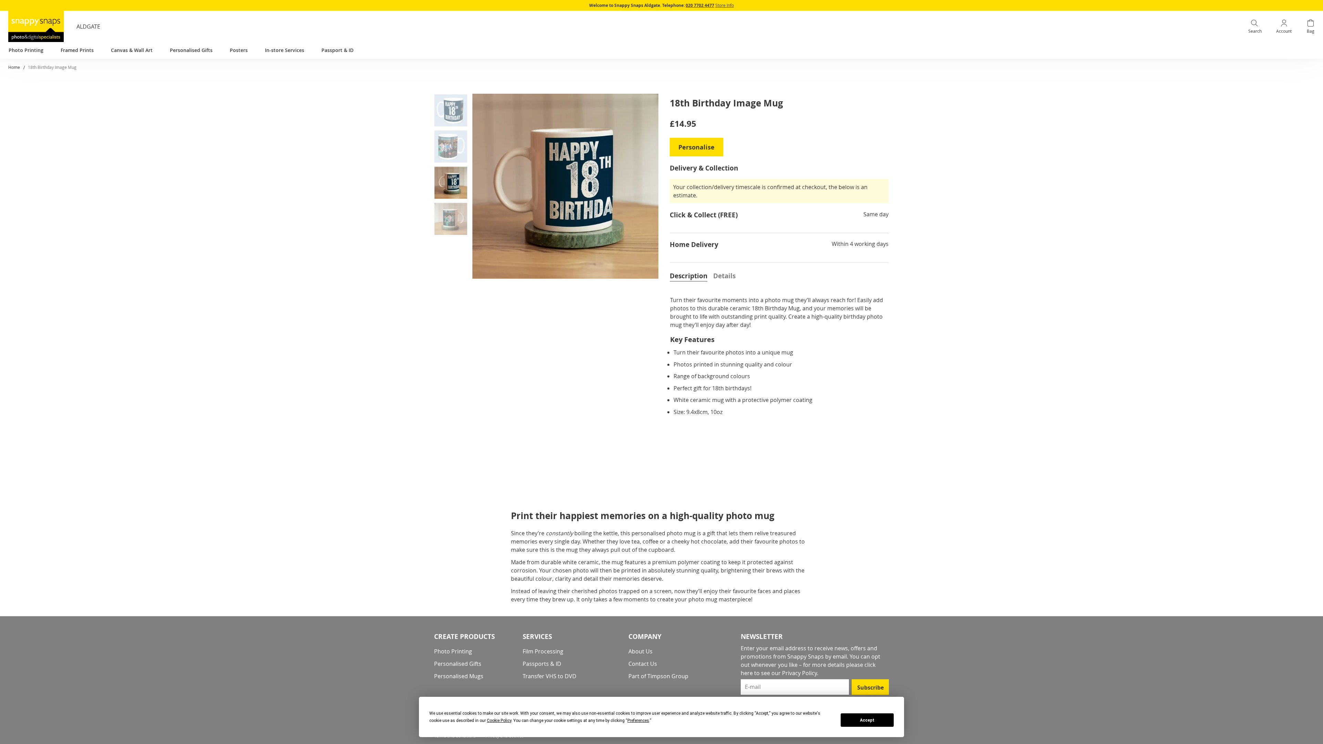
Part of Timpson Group (658, 676)
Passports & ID (542, 664)
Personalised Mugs (458, 676)
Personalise (696, 147)
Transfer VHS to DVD (549, 676)
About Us (640, 651)
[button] (453, 112)
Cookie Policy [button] (499, 720)
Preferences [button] (638, 720)
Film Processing (543, 651)
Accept (867, 720)
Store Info (724, 5)
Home (14, 67)
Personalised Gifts (457, 664)
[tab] (688, 275)
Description (688, 275)
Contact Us (642, 664)
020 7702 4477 (700, 5)
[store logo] (36, 26)
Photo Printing (453, 651)
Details (724, 275)
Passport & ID (337, 50)
